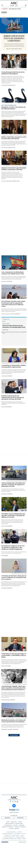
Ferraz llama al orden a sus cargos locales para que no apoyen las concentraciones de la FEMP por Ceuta (13, 303)
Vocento (7, 821)
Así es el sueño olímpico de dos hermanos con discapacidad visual (14, 326)
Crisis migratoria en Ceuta (15, 8)
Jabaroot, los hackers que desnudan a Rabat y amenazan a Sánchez (13, 168)
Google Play (21, 817)
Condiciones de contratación (20, 826)
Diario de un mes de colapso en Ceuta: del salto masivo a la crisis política (14, 38)
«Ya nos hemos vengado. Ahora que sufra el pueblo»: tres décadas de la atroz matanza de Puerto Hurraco (13, 688)
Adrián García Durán (5, 699)
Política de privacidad (9, 823)
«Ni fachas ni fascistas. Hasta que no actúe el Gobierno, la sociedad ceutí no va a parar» (13, 577)
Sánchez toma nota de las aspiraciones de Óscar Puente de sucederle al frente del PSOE (12, 397)
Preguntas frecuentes (20, 836)
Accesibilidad (21, 825)
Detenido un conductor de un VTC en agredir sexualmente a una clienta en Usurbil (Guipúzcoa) (13, 547)
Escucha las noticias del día (9, 836)
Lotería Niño (19, 831)
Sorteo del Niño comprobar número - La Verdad (12, 838)
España (4, 12)
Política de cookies (19, 823)
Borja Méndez (4, 493)
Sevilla (16, 5)
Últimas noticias (16, 835)
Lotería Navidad (17, 833)
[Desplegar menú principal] (2, 5)
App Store (8, 817)
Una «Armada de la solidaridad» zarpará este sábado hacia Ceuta (12, 273)
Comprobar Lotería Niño (11, 831)
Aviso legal (15, 825)
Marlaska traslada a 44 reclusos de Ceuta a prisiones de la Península (13, 721)
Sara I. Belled (19, 48)
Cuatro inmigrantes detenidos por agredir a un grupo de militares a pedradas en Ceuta (13, 484)
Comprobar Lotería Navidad (7, 833)
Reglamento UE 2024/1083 (7, 826)
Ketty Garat (3, 406)
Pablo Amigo (4, 281)
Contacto (20, 821)
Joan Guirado (4, 85)
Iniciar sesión (26, 5)
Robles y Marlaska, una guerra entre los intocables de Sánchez (13, 138)
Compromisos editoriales (14, 828)
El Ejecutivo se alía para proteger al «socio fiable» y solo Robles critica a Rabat (13, 655)
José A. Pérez (4, 105)
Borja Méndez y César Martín (7, 729)
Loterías (21, 835)
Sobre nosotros (14, 821)
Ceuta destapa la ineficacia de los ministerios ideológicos (13, 73)
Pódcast (23, 838)
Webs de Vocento (22, 842)
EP (2, 555)
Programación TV (8, 835)
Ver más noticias (14, 735)
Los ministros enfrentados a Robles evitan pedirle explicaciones (13, 366)
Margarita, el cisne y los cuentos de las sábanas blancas (13, 108)
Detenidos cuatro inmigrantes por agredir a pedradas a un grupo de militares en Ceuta (13, 515)
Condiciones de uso (8, 825)
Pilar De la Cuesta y (5, 313)
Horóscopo (24, 833)
